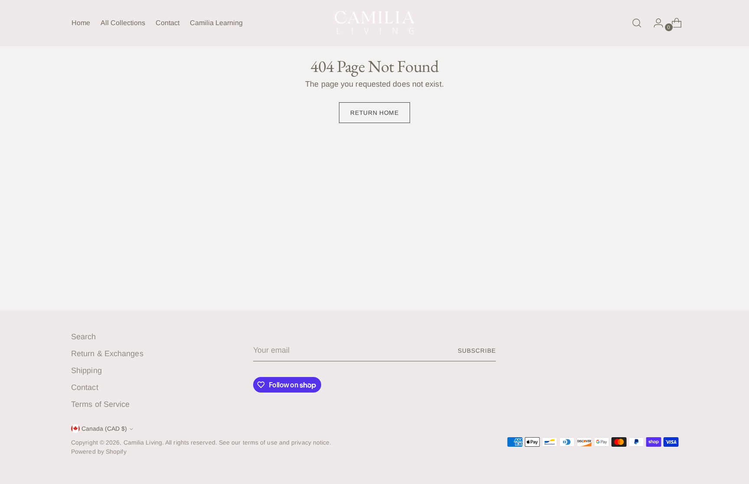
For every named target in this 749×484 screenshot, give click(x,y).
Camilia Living (143, 442)
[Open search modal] (636, 23)
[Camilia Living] (374, 23)
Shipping (86, 370)
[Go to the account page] (655, 23)
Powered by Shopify (99, 451)
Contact (84, 387)
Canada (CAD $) (104, 428)
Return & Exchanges (107, 353)
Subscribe (477, 350)
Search (83, 336)
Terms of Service (100, 404)
